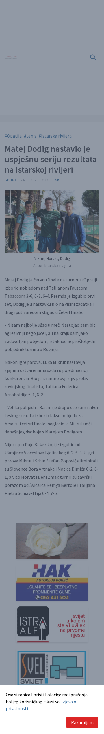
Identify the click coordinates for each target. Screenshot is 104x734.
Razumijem (82, 722)
